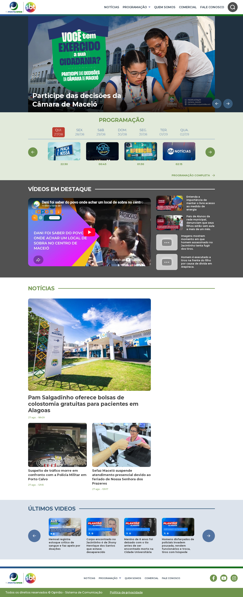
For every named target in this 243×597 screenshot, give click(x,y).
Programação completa (191, 175)
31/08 (143, 132)
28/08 (79, 132)
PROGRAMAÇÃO (135, 7)
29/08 (100, 132)
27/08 (58, 132)
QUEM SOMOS (164, 7)
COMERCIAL (188, 7)
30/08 (122, 132)
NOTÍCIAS (111, 7)
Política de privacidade (126, 592)
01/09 (163, 132)
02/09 (184, 132)
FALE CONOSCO (212, 7)
